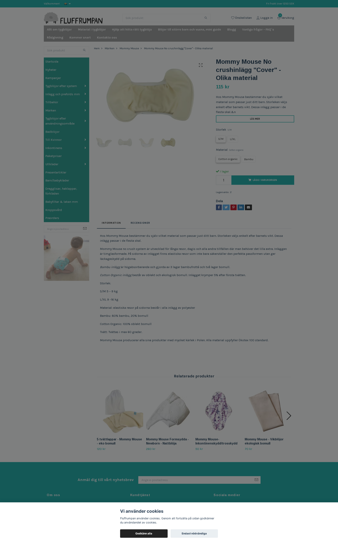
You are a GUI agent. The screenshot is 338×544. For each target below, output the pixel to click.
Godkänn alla (143, 533)
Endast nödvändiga (194, 533)
